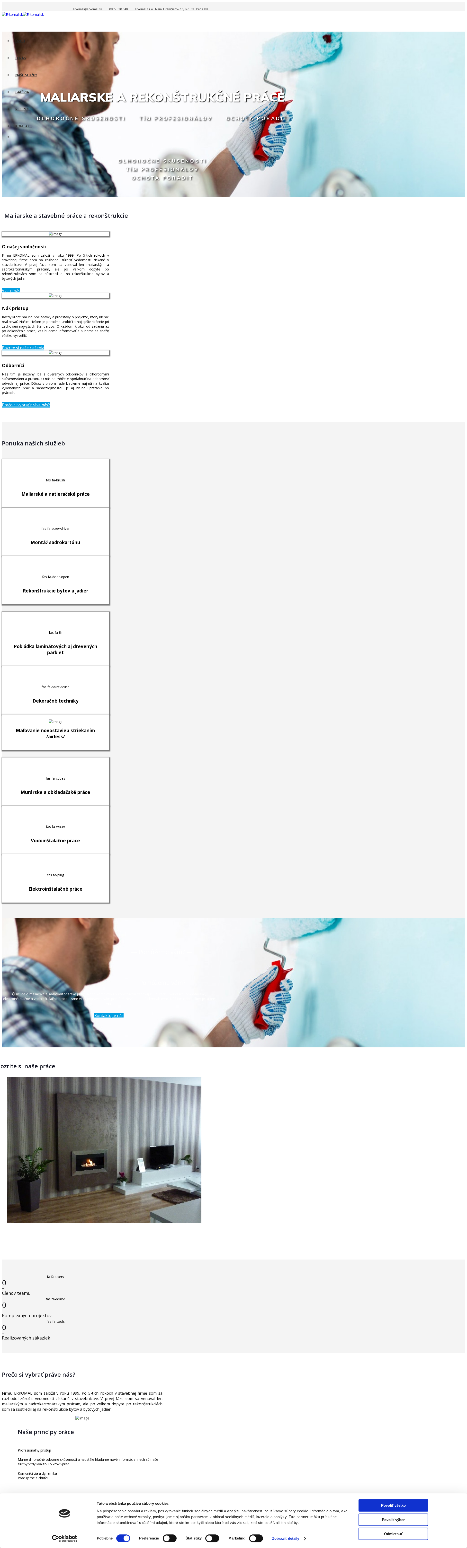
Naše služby (26, 75)
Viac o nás (11, 290)
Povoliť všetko (393, 1505)
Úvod (20, 41)
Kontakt (23, 126)
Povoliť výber (393, 1520)
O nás (20, 58)
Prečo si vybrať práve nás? (26, 405)
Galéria (22, 92)
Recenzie (23, 109)
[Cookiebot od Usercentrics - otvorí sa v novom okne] (64, 1538)
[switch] (170, 1538)
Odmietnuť (393, 1534)
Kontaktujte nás (109, 1015)
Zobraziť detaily (285, 1538)
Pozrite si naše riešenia (23, 347)
